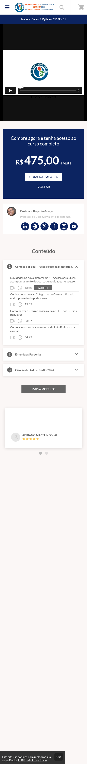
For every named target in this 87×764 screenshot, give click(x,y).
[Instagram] (64, 226)
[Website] (35, 226)
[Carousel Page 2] (47, 453)
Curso (35, 19)
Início (24, 19)
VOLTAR (43, 187)
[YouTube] (74, 226)
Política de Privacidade (32, 760)
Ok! (58, 757)
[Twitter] (44, 226)
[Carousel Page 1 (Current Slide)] (40, 453)
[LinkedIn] (25, 226)
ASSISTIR (43, 287)
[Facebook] (54, 226)
